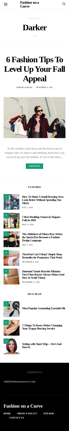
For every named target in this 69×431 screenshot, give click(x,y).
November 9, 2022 (44, 87)
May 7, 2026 (27, 245)
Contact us (16, 417)
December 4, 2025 (30, 262)
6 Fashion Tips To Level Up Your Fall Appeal (34, 69)
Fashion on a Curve (23, 406)
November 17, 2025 (31, 282)
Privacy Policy (27, 413)
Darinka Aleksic (24, 87)
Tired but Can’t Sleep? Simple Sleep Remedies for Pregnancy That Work (42, 256)
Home (7, 413)
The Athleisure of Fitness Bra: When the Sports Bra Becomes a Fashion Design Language (42, 237)
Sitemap (48, 413)
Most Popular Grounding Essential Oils (43, 308)
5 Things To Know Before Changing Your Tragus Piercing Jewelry (42, 327)
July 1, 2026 (27, 207)
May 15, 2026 (27, 225)
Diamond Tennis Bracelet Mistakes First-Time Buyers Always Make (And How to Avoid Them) (43, 274)
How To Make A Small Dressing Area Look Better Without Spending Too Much (42, 200)
